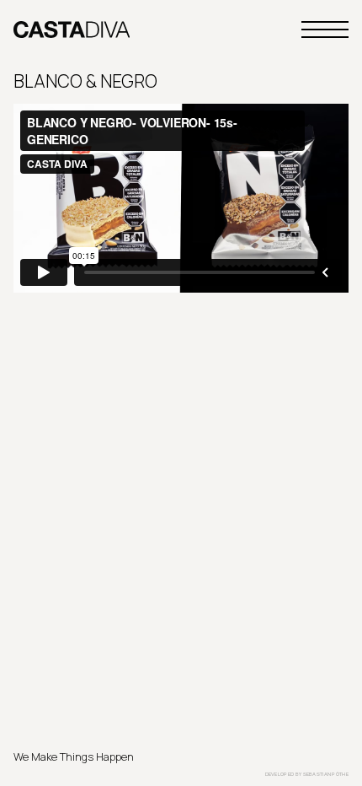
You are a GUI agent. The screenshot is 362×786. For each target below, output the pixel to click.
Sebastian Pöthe (326, 774)
